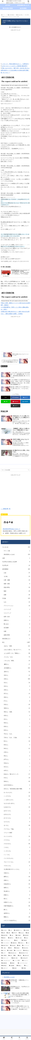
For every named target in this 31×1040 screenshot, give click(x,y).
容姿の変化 (4, 366)
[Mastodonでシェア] (12, 634)
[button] (15, 405)
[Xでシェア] (5, 634)
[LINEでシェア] (5, 642)
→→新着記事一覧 (5, 508)
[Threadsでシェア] (12, 638)
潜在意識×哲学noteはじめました (11, 529)
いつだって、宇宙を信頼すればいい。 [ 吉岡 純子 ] (15, 64)
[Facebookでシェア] (5, 638)
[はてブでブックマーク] (25, 638)
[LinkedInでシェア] (19, 642)
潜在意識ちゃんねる (9, 977)
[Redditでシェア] (19, 638)
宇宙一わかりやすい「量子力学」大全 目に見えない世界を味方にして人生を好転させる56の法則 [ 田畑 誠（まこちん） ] (15, 70)
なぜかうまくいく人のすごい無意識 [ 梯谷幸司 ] (14, 66)
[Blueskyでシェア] (19, 634)
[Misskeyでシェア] (25, 634)
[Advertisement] (15, 46)
